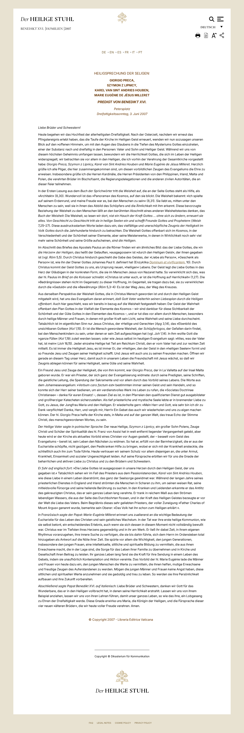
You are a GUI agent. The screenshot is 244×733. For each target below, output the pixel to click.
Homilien (54, 29)
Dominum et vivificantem (167, 262)
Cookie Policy (123, 723)
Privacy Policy (143, 723)
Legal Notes (104, 723)
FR (126, 52)
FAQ (91, 723)
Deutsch (209, 28)
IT (133, 52)
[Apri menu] (220, 19)
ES (119, 52)
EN (112, 52)
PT (140, 52)
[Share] (222, 36)
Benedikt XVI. (33, 29)
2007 (68, 29)
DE (104, 52)
